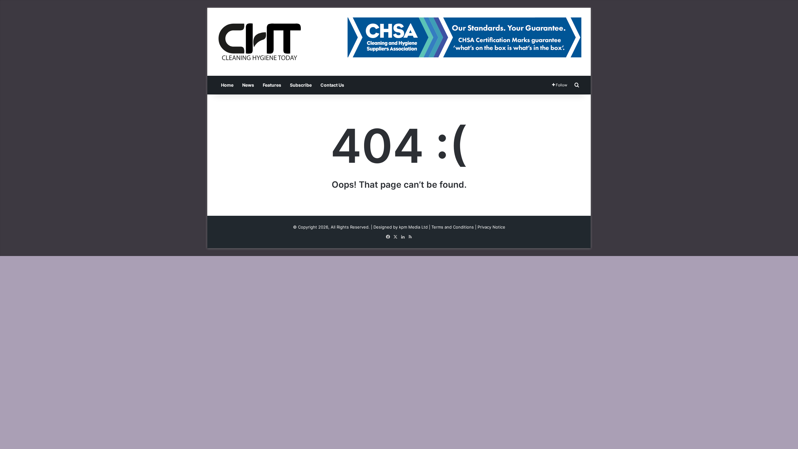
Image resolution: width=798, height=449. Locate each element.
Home (227, 85)
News (248, 85)
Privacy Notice (491, 226)
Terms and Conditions (452, 226)
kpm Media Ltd (413, 226)
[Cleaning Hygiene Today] (259, 41)
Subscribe (301, 85)
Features (272, 85)
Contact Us (332, 85)
